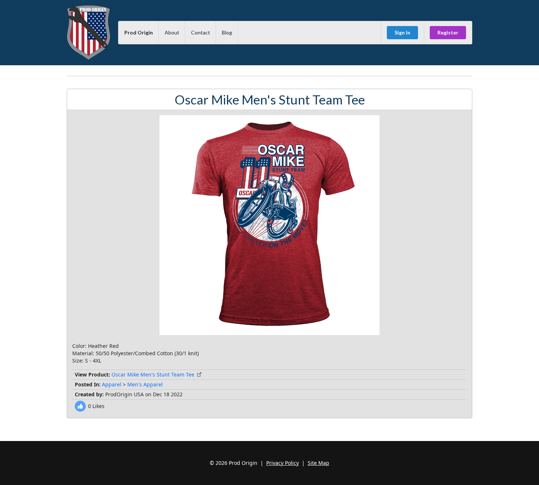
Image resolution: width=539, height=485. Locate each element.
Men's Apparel (145, 384)
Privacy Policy (282, 462)
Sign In (402, 32)
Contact (200, 32)
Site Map (318, 462)
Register (447, 32)
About (172, 32)
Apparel (111, 384)
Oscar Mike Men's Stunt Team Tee (152, 374)
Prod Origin (138, 32)
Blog (227, 32)
